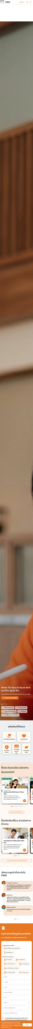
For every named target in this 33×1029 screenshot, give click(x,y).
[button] (21, 2)
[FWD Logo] (8, 2)
